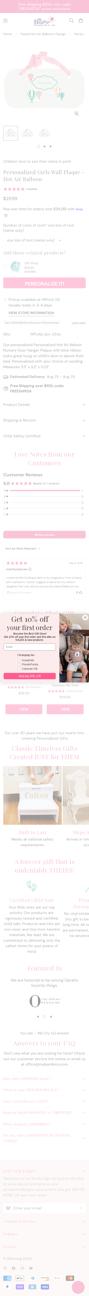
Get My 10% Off (29, 676)
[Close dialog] (85, 617)
